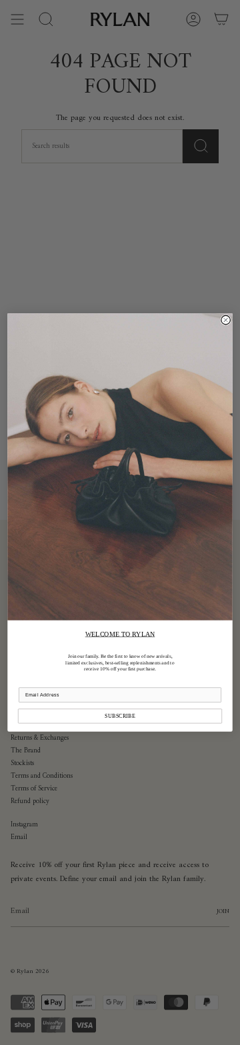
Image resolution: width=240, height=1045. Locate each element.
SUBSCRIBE (120, 716)
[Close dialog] (226, 320)
